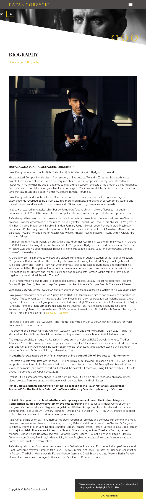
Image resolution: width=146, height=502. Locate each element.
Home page (16, 62)
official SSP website (57, 312)
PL (10, 13)
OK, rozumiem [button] (109, 495)
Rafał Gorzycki (29, 4)
